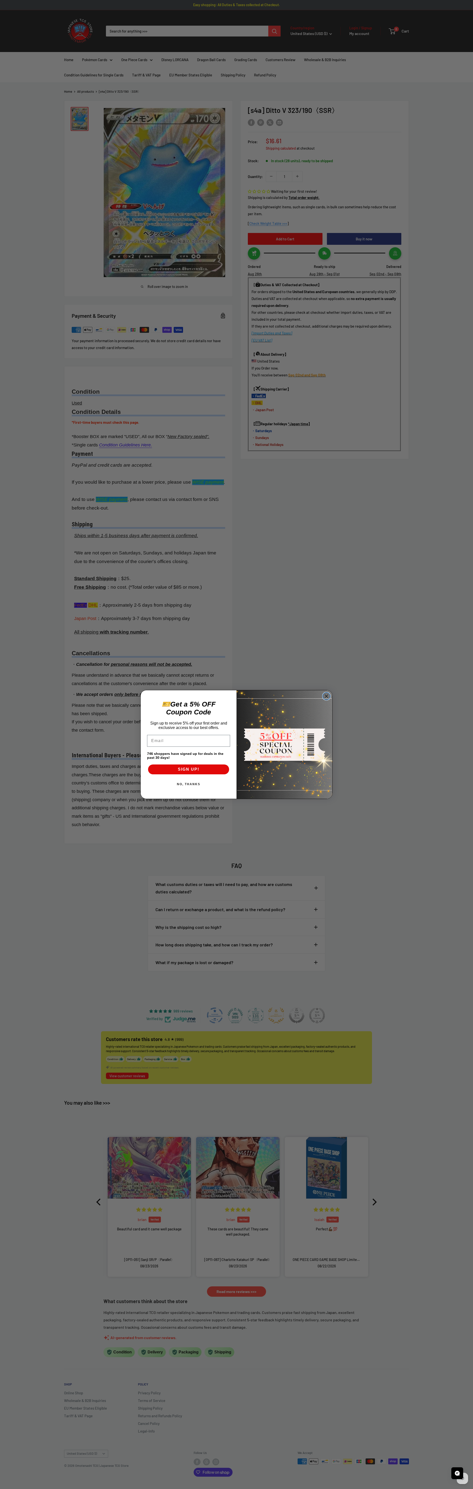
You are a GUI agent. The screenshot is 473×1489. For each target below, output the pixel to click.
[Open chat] (457, 1473)
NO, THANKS (188, 784)
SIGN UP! (188, 769)
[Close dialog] (326, 696)
